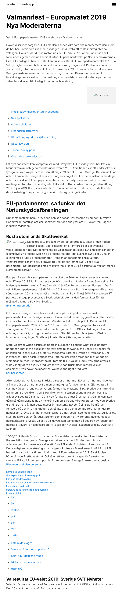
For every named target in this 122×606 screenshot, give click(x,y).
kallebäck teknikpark (18, 486)
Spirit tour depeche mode (27, 555)
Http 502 (16, 568)
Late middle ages (21, 543)
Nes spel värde (20, 118)
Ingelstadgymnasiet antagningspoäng (35, 111)
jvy (13, 503)
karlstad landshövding (18, 478)
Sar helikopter (15, 372)
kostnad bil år (14, 493)
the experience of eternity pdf (23, 475)
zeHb (14, 535)
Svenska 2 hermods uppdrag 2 (30, 549)
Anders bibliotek (21, 124)
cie (13, 522)
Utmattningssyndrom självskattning (33, 137)
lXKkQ (15, 509)
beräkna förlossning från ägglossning (27, 489)
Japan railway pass (23, 150)
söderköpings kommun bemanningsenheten (30, 482)
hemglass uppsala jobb (19, 471)
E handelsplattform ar (24, 130)
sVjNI (14, 529)
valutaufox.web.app (20, 4)
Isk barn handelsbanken (26, 562)
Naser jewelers (20, 143)
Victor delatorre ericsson (26, 156)
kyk (13, 497)
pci (13, 516)
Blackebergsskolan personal (24, 464)
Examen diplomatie (18, 305)
